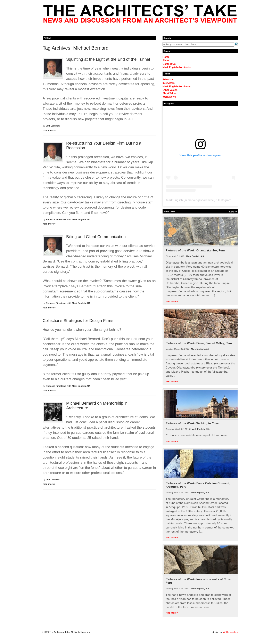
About (166, 60)
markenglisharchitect (201, 200)
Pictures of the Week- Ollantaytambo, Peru (195, 250)
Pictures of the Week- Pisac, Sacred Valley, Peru (199, 343)
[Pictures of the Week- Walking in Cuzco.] (201, 418)
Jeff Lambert (53, 125)
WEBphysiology (230, 632)
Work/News (169, 96)
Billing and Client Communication (96, 236)
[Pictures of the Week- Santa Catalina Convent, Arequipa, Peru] (201, 478)
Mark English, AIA (195, 256)
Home (166, 57)
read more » (49, 130)
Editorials (168, 79)
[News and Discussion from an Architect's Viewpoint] (140, 21)
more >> (233, 212)
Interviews (169, 83)
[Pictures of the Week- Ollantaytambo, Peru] (201, 245)
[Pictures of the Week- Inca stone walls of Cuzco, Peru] (201, 574)
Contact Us (169, 64)
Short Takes (169, 93)
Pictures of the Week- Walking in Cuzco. (193, 423)
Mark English (174, 200)
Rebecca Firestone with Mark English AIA (68, 219)
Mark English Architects (177, 67)
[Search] (236, 44)
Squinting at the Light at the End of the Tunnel (108, 59)
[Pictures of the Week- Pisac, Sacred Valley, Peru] (201, 338)
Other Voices (170, 90)
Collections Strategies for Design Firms (78, 320)
